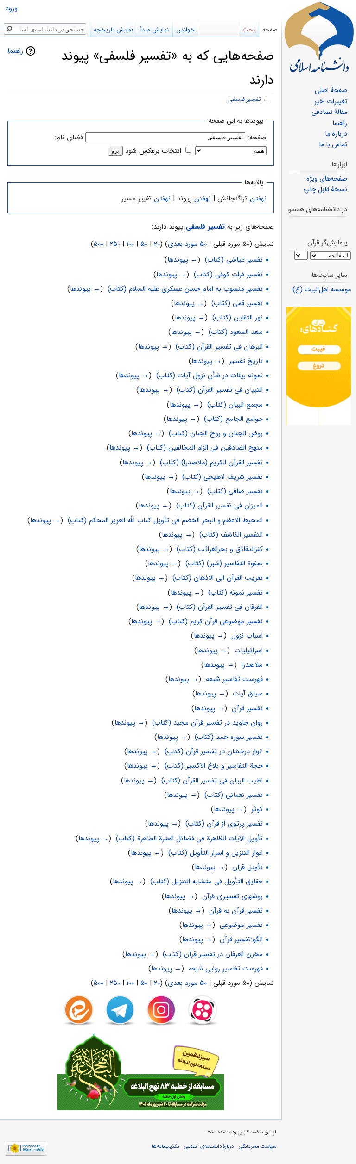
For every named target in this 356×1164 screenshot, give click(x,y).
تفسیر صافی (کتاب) (235, 491)
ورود (12, 8)
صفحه (270, 30)
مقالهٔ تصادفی (329, 112)
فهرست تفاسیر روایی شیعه (226, 968)
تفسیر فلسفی (244, 99)
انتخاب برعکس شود (153, 150)
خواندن (185, 30)
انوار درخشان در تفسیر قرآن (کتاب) (214, 751)
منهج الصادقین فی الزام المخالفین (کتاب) (205, 447)
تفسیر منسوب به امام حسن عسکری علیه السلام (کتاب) (185, 288)
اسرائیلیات (249, 650)
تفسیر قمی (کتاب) (237, 303)
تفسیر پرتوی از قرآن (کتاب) (224, 823)
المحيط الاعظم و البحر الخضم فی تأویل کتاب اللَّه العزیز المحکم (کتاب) (165, 520)
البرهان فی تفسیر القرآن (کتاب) (219, 346)
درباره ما (336, 134)
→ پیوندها (182, 259)
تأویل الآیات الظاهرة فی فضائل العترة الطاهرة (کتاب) (189, 838)
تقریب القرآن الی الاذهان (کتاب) (217, 577)
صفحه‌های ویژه (326, 179)
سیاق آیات (248, 693)
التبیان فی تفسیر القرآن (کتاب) (220, 389)
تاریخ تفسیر (246, 361)
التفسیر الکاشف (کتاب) (231, 534)
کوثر (257, 809)
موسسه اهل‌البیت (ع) (321, 289)
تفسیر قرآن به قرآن (236, 910)
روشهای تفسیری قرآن (232, 896)
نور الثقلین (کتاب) (237, 317)
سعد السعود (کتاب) (236, 332)
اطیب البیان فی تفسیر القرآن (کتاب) (212, 780)
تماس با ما (333, 144)
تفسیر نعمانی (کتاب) (233, 795)
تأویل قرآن (247, 867)
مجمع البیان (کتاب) (235, 404)
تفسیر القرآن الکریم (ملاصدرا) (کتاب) (211, 462)
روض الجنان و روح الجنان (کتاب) (216, 433)
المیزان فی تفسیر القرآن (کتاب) (219, 505)
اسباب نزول (247, 635)
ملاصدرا (252, 664)
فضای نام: (69, 137)
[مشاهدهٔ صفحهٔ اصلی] (319, 37)
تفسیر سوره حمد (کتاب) (229, 737)
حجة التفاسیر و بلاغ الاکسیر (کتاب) (214, 765)
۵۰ (143, 244)
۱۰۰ (130, 244)
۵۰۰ (98, 244)
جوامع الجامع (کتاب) (233, 419)
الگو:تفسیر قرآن (241, 939)
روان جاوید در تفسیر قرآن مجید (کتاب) (207, 722)
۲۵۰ (115, 244)
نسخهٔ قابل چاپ (325, 189)
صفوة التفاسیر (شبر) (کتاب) (224, 563)
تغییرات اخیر (330, 101)
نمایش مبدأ (154, 30)
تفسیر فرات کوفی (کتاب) (228, 274)
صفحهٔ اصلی (331, 90)
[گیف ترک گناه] (318, 366)
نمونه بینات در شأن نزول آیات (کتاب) (209, 375)
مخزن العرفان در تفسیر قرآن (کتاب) (213, 954)
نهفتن (258, 198)
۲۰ (157, 244)
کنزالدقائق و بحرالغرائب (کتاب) (220, 549)
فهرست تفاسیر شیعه (234, 679)
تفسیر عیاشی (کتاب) (234, 259)
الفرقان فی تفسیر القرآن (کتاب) (220, 607)
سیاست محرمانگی (257, 1146)
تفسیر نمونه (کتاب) (235, 592)
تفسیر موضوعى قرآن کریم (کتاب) (216, 621)
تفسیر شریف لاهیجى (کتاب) (222, 476)
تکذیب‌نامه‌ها (165, 1146)
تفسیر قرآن (247, 708)
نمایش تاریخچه (113, 30)
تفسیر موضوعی (241, 925)
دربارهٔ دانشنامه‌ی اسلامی (209, 1146)
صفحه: (257, 137)
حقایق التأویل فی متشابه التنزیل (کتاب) (206, 881)
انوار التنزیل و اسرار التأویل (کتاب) (215, 852)
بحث (248, 30)
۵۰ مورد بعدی (187, 244)
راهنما (15, 50)
